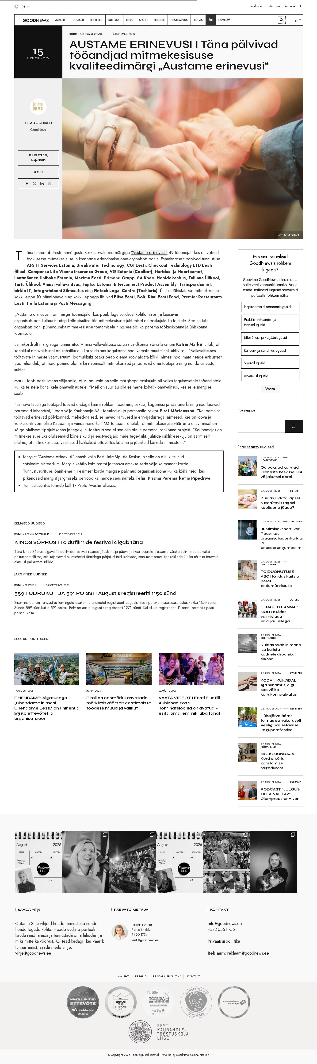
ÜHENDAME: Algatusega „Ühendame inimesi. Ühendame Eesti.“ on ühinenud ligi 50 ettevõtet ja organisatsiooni (46, 708)
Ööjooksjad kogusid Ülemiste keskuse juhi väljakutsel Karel (281, 472)
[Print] (49, 183)
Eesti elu (31, 585)
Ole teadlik (269, 564)
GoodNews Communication (192, 1055)
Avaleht (123, 976)
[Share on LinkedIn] (42, 183)
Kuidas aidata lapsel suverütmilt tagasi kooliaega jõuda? (280, 503)
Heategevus (269, 460)
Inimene (295, 782)
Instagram (273, 6)
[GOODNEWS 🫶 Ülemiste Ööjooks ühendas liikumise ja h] (132, 862)
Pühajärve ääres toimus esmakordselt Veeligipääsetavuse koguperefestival (281, 722)
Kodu (73, 34)
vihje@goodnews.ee (33, 953)
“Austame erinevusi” (149, 253)
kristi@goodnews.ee (145, 940)
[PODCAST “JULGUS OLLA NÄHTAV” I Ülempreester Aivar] (38, 862)
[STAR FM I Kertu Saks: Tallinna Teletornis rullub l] (85, 862)
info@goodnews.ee (225, 924)
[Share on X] (34, 183)
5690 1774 (139, 934)
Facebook (255, 6)
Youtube (290, 6)
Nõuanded (268, 747)
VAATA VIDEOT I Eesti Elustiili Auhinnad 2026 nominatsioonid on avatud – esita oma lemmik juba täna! (189, 705)
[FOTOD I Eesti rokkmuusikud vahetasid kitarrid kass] (273, 862)
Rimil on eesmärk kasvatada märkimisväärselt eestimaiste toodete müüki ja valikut (118, 703)
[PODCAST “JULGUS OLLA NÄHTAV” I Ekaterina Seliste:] (179, 862)
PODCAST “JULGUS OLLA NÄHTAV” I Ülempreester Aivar (280, 794)
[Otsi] (294, 426)
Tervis (29, 534)
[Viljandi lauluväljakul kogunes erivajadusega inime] (226, 862)
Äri (82, 34)
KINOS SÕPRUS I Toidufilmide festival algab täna (78, 542)
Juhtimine (296, 521)
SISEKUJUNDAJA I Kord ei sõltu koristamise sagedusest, (278, 761)
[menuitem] (61, 20)
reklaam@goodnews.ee (248, 953)
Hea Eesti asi (94, 34)
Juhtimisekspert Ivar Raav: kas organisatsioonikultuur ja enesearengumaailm (282, 538)
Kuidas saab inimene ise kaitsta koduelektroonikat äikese (281, 652)
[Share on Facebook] (27, 183)
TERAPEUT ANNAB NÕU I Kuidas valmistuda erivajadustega (279, 614)
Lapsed (294, 599)
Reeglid (141, 976)
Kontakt (193, 976)
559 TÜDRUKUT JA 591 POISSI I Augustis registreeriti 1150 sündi (96, 593)
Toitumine (41, 534)
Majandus (38, 160)
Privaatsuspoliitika (224, 941)
